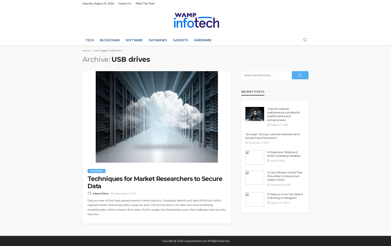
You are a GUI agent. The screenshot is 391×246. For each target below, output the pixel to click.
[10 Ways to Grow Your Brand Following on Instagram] (254, 199)
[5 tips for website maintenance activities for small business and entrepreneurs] (254, 114)
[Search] (305, 40)
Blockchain (110, 40)
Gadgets (180, 40)
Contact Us (124, 3)
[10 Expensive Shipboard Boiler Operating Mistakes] (254, 157)
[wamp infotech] (195, 20)
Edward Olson (101, 193)
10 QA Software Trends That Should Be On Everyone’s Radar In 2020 (284, 176)
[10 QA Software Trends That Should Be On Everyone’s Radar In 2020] (254, 178)
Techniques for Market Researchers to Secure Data (155, 182)
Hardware (203, 40)
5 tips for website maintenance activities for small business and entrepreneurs (283, 114)
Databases (158, 40)
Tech (90, 40)
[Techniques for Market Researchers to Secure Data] (156, 117)
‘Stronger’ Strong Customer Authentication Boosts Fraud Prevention (272, 136)
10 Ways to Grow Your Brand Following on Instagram (284, 196)
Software (134, 40)
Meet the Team (145, 3)
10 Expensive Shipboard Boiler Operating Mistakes (283, 153)
